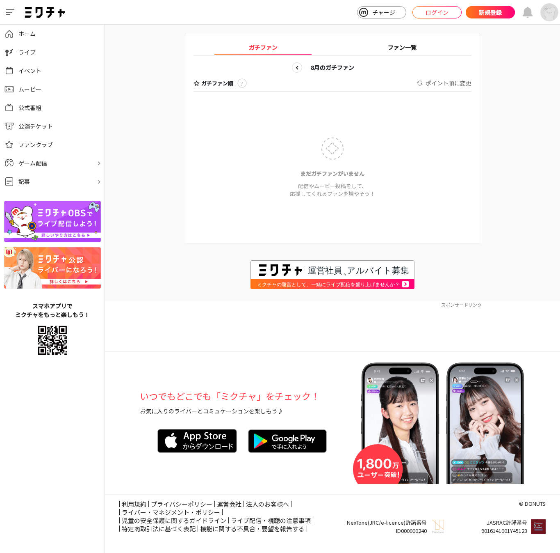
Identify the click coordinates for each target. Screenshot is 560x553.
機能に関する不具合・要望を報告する (252, 528)
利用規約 (134, 504)
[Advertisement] (332, 326)
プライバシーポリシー (181, 504)
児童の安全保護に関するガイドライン (174, 520)
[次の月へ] (368, 67)
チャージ (383, 12)
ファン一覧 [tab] (402, 47)
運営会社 (229, 504)
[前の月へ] (297, 67)
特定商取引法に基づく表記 (159, 528)
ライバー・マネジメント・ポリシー (171, 512)
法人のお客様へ (267, 504)
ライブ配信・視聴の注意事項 (271, 520)
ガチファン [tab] (263, 47)
